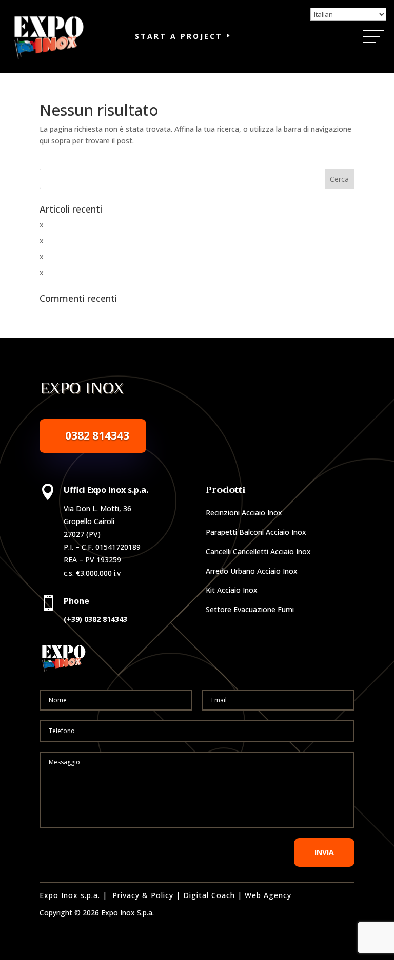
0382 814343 (97, 435)
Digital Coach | (212, 895)
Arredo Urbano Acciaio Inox (252, 571)
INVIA (324, 852)
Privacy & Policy (142, 895)
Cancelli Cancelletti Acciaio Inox (258, 551)
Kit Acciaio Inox (232, 590)
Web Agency (268, 895)
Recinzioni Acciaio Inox (244, 512)
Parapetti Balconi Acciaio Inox (256, 532)
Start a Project (179, 36)
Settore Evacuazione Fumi (250, 609)
